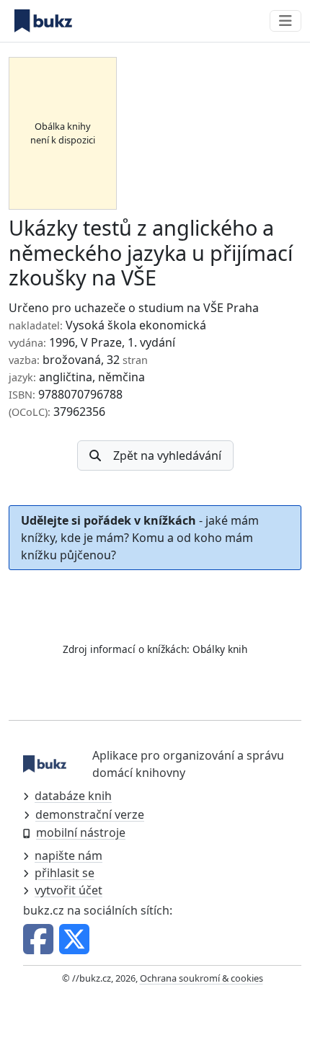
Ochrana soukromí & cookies (201, 978)
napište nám (68, 855)
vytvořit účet (68, 890)
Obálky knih (219, 649)
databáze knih (73, 796)
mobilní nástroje (80, 832)
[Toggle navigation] (285, 21)
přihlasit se (64, 873)
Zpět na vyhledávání (167, 455)
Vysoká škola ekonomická (136, 325)
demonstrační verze (89, 814)
